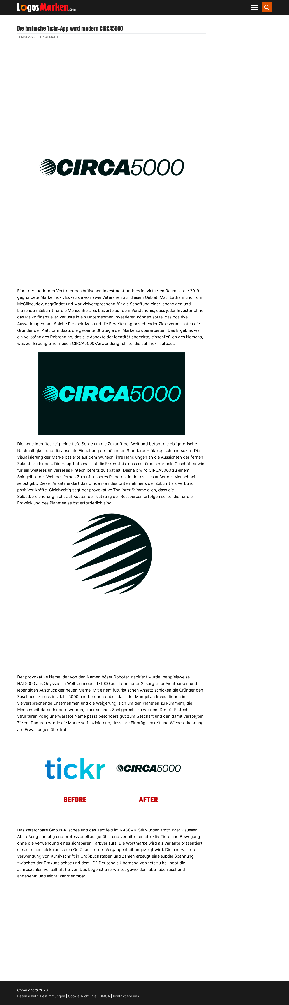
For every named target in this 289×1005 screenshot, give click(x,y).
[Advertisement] (111, 86)
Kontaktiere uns (126, 996)
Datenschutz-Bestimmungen (41, 996)
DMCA (104, 996)
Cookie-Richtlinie (82, 996)
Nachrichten (51, 37)
